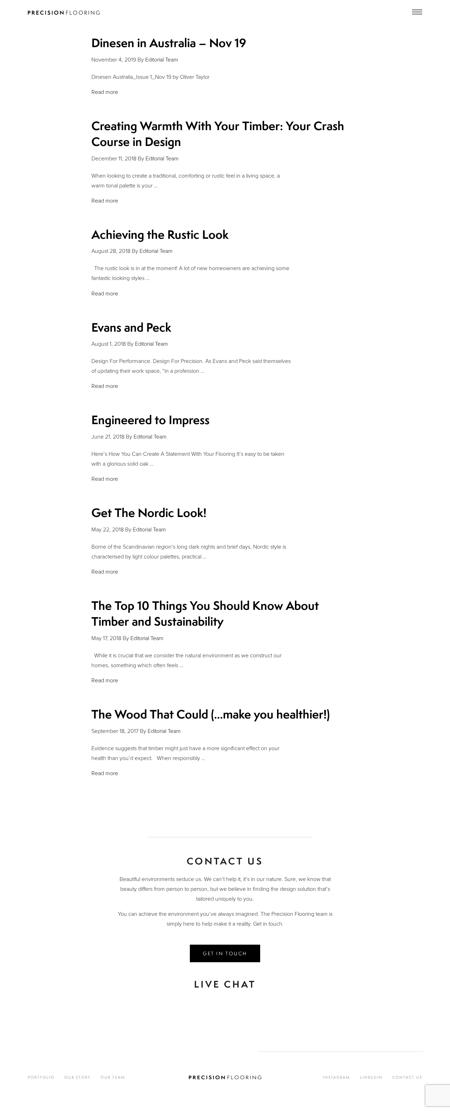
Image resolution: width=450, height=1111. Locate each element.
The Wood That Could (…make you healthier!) (210, 714)
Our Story (77, 1077)
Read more (104, 92)
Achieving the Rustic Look (160, 234)
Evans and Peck (131, 327)
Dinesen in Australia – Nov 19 (168, 42)
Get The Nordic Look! (148, 512)
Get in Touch (225, 953)
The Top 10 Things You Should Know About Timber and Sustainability (205, 613)
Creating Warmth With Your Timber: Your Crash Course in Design (217, 133)
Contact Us (407, 1077)
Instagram (336, 1077)
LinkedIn (371, 1077)
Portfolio (41, 1077)
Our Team (113, 1077)
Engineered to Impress (150, 419)
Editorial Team (161, 59)
